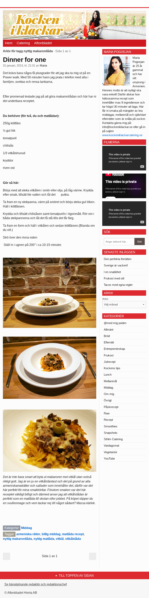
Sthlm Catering (113, 439)
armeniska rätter (28, 534)
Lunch (108, 374)
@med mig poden (115, 323)
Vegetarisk (110, 452)
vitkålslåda (73, 538)
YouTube (109, 458)
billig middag (51, 534)
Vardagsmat (111, 445)
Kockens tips (112, 368)
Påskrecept (111, 407)
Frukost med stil (114, 278)
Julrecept (109, 361)
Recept (108, 419)
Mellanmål (110, 381)
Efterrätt (109, 342)
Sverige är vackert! (116, 265)
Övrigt (108, 400)
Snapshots (110, 432)
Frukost (108, 355)
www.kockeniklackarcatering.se (122, 135)
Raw (107, 413)
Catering (23, 43)
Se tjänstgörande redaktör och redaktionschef (35, 584)
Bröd (107, 336)
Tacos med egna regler (118, 284)
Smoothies (110, 426)
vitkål (60, 538)
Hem (8, 43)
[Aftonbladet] (17, 4)
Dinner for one (24, 59)
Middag (26, 528)
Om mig (109, 394)
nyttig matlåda (44, 538)
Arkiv (105, 298)
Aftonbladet (43, 43)
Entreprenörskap (114, 348)
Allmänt (108, 329)
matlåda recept (73, 534)
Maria (43, 65)
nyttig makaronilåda (17, 538)
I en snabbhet (112, 272)
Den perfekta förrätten (117, 259)
